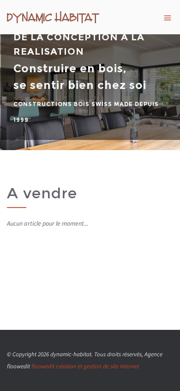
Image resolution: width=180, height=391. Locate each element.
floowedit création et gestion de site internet (85, 366)
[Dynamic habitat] (90, 17)
